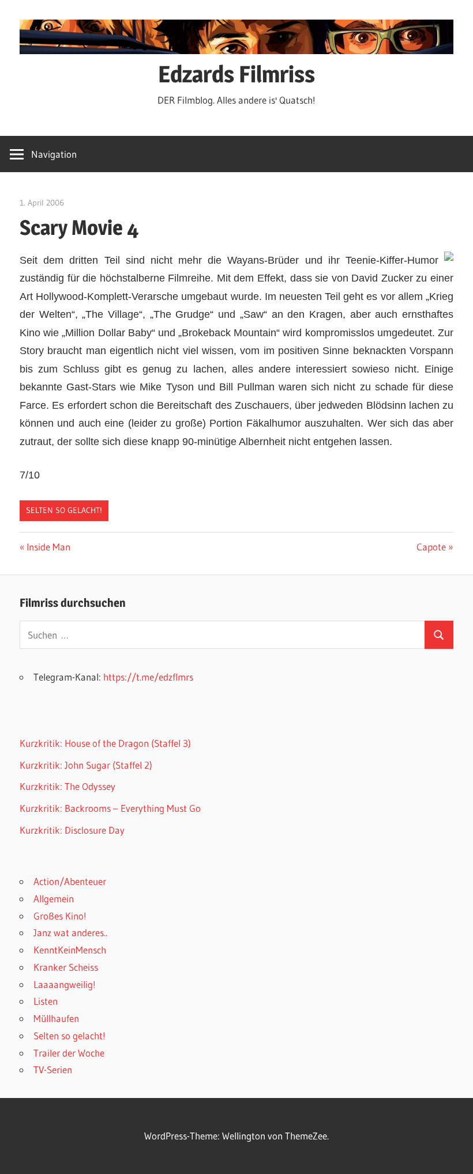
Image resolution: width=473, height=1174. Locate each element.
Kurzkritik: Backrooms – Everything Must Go (110, 808)
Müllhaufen (56, 1018)
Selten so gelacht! (64, 510)
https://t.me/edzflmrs (148, 677)
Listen (45, 1001)
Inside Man (48, 547)
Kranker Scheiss (65, 967)
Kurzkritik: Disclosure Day (72, 830)
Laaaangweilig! (64, 984)
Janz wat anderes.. (70, 932)
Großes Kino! (60, 916)
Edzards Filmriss (236, 74)
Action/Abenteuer (69, 881)
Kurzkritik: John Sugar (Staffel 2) (86, 765)
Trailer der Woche (68, 1053)
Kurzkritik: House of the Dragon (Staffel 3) (105, 743)
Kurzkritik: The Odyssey (67, 786)
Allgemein (53, 898)
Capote (434, 547)
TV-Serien (52, 1069)
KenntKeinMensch (69, 950)
